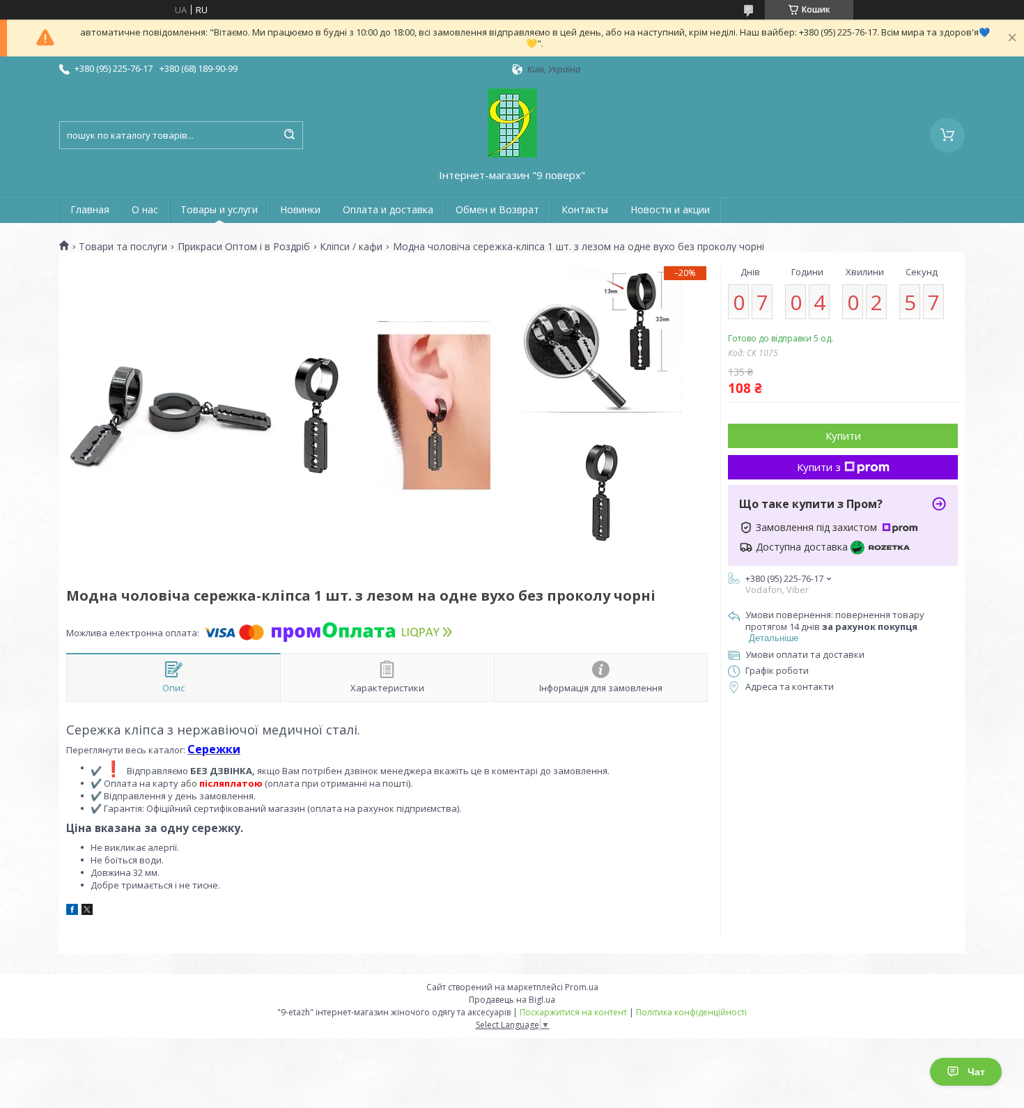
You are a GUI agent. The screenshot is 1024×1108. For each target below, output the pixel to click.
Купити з (819, 467)
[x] (87, 911)
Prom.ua (581, 987)
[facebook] (72, 911)
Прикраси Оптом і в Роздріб (244, 246)
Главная (89, 209)
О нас (145, 209)
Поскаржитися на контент (573, 1012)
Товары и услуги (219, 209)
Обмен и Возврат (497, 209)
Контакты (584, 209)
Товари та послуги (123, 246)
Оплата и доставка (388, 209)
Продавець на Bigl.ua (512, 1000)
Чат (976, 1071)
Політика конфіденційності (691, 1012)
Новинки (300, 209)
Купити (843, 436)
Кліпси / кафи (351, 246)
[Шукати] (289, 135)
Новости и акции (670, 209)
